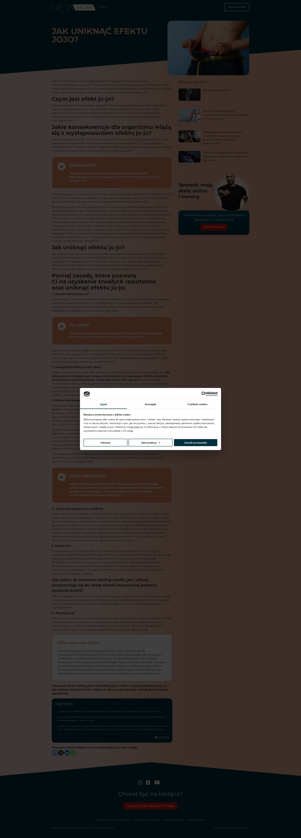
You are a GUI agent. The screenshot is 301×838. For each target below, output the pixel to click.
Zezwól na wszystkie (195, 442)
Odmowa (105, 442)
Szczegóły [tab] (150, 404)
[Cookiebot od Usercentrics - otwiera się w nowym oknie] (204, 393)
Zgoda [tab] (103, 404)
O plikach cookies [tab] (197, 404)
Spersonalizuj (148, 442)
